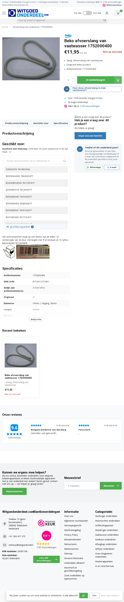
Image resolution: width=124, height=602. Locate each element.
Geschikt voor (41, 123)
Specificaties (61, 123)
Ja (83, 595)
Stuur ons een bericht (90, 135)
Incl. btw (78, 13)
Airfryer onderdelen (104, 548)
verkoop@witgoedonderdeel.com (25, 544)
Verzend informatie (73, 558)
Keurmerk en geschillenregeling (73, 569)
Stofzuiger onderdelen (106, 516)
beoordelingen (90, 106)
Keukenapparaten (104, 561)
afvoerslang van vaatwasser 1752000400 (33, 27)
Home (5, 27)
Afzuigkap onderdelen (106, 544)
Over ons (68, 516)
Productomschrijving (16, 123)
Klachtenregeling (72, 530)
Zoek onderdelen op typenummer (74, 577)
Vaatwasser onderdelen (107, 534)
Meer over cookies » (110, 595)
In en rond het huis (104, 566)
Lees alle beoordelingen (44, 559)
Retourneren (70, 544)
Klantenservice (14, 491)
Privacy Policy (71, 534)
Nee (94, 595)
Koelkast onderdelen (105, 539)
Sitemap (68, 553)
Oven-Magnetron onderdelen (103, 555)
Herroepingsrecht (73, 525)
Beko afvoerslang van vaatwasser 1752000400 (18, 376)
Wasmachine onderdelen (107, 520)
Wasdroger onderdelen (106, 530)
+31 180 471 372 (17, 536)
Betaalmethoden (72, 539)
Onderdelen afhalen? (74, 562)
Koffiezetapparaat (104, 525)
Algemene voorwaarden (76, 520)
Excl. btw (97, 13)
